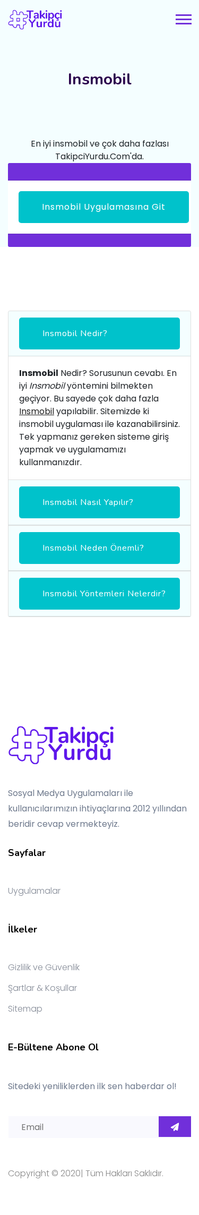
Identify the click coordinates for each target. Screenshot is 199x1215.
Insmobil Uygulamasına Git (104, 207)
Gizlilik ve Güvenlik (44, 967)
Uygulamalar (34, 891)
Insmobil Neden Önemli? (93, 548)
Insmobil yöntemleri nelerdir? (104, 594)
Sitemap (25, 1009)
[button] (183, 17)
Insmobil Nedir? (75, 333)
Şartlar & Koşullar (42, 988)
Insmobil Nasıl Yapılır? (88, 502)
